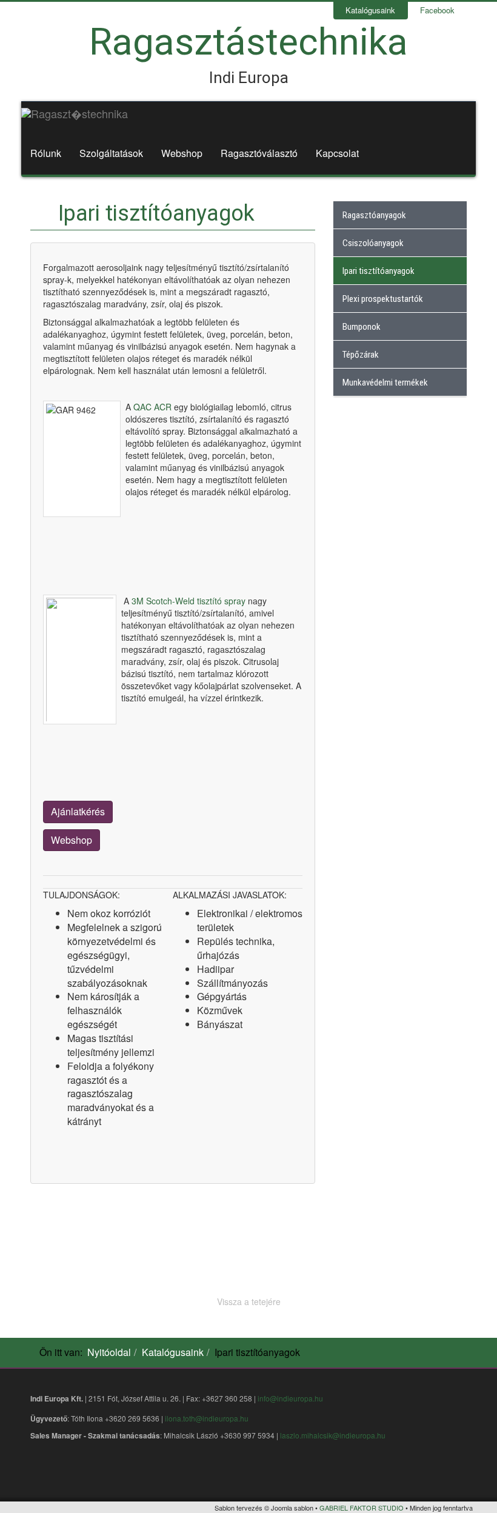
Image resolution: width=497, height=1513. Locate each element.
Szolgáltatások (111, 153)
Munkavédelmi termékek (385, 382)
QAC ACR (152, 407)
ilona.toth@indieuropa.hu (206, 1418)
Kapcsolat (337, 153)
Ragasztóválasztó (259, 153)
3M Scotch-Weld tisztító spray (190, 601)
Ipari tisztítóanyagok (378, 271)
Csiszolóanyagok (373, 243)
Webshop (181, 153)
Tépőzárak (360, 354)
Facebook (437, 10)
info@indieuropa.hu (290, 1398)
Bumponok (361, 326)
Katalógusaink (370, 10)
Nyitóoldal (109, 1352)
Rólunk (45, 153)
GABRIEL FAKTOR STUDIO (361, 1507)
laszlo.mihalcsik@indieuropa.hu (332, 1435)
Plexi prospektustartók (382, 298)
